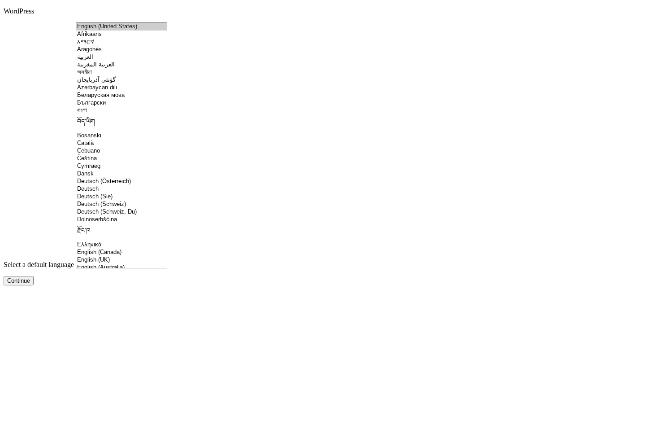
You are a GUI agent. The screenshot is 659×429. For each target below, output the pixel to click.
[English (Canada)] (121, 252)
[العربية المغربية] (121, 65)
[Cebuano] (121, 151)
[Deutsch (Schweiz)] (121, 204)
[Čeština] (121, 158)
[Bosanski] (121, 136)
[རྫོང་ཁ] (121, 232)
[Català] (121, 143)
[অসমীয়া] (121, 72)
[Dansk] (121, 174)
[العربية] (121, 57)
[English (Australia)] (121, 267)
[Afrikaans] (121, 34)
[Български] (121, 103)
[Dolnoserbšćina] (121, 219)
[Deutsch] (121, 189)
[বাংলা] (121, 110)
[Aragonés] (121, 49)
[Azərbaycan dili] (121, 88)
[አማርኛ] (121, 42)
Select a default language (39, 264)
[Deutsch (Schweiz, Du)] (121, 212)
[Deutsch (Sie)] (121, 197)
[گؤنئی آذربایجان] (121, 80)
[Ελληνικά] (121, 245)
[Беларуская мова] (121, 95)
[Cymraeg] (121, 166)
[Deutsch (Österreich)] (121, 181)
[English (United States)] (121, 27)
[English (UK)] (121, 260)
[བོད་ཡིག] (121, 123)
